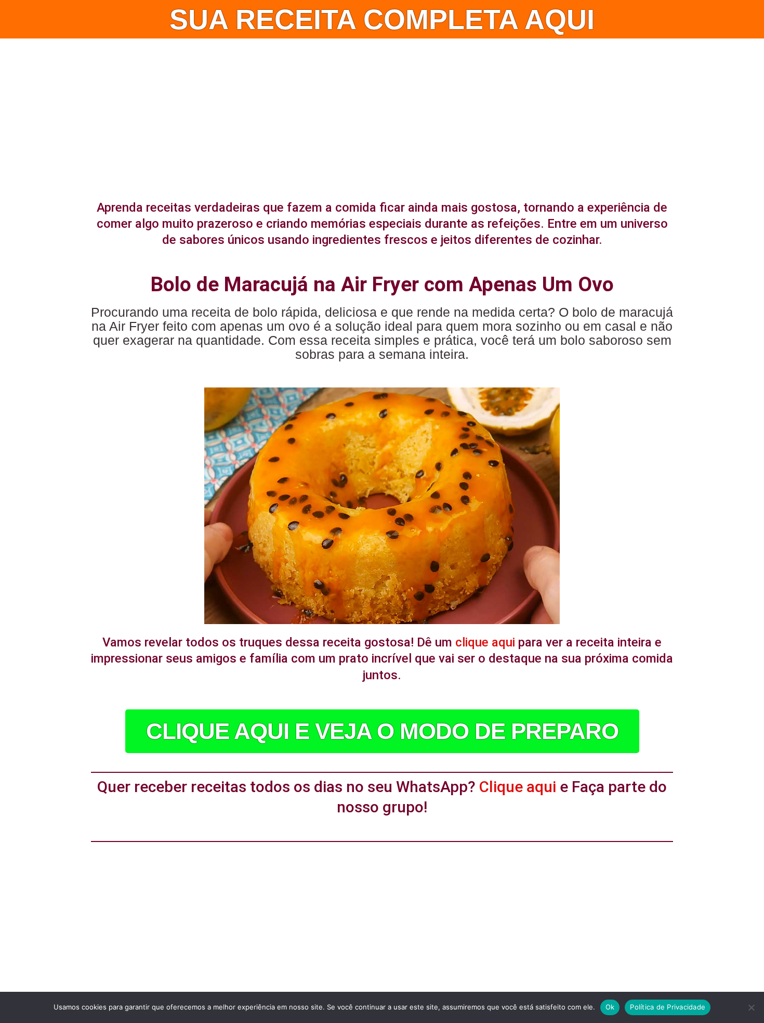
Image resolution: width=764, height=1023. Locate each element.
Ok (610, 1007)
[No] (751, 1007)
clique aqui (485, 642)
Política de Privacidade (667, 1007)
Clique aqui (517, 787)
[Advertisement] (382, 116)
